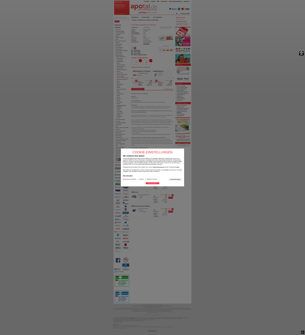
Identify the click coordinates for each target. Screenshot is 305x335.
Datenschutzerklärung (158, 167)
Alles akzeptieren (152, 183)
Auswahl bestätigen (175, 179)
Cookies (177, 167)
